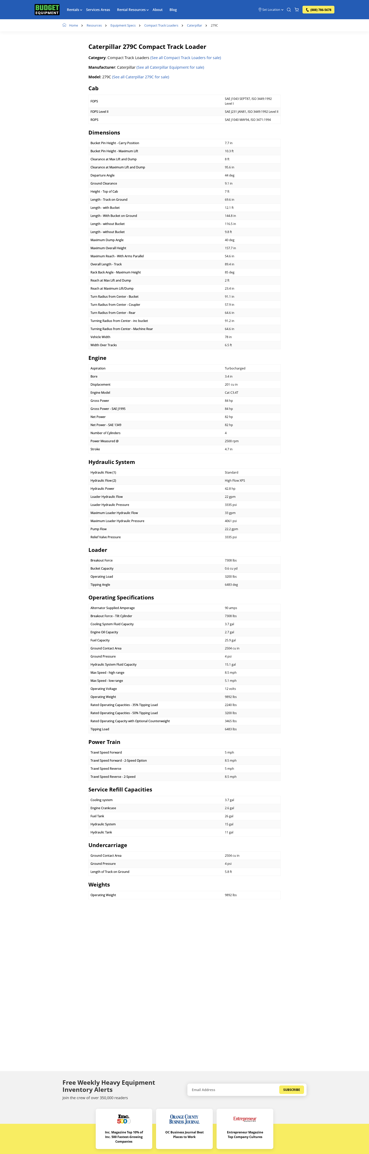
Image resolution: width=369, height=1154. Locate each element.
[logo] (47, 9)
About (158, 9)
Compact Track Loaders (161, 25)
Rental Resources (131, 9)
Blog (173, 9)
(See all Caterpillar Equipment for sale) (170, 67)
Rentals (73, 9)
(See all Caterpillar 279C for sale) (140, 76)
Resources (94, 25)
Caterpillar (194, 25)
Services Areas (98, 9)
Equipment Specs (123, 25)
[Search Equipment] (289, 10)
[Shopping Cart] (297, 10)
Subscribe (291, 1090)
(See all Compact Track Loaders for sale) (185, 57)
